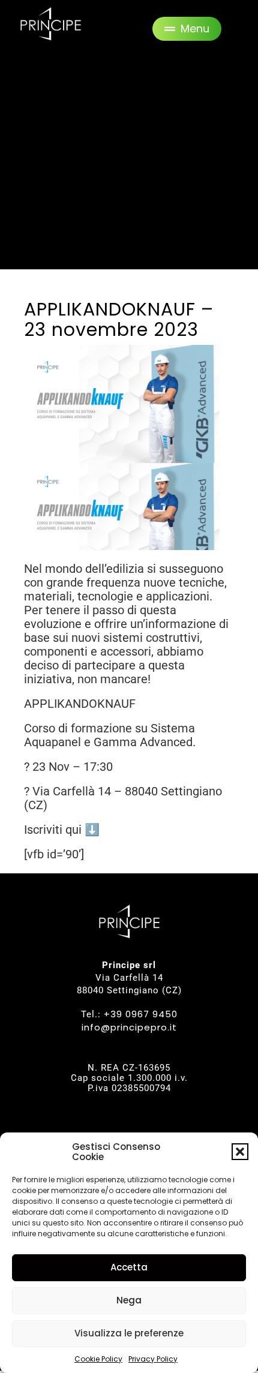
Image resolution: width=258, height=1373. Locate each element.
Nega (129, 1300)
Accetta (129, 1267)
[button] (240, 1152)
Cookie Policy (98, 1359)
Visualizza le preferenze (129, 1333)
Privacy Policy (153, 1359)
